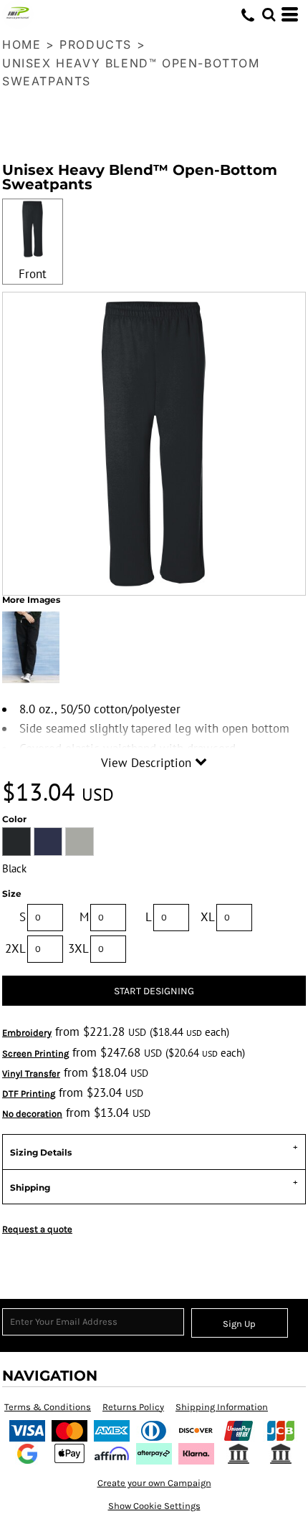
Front (33, 274)
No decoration (32, 1113)
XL (208, 917)
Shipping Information (221, 1406)
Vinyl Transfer (31, 1073)
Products (95, 44)
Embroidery (27, 1032)
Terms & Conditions (47, 1406)
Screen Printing (35, 1053)
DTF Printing (28, 1093)
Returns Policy (133, 1406)
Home (21, 44)
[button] (268, 14)
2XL (15, 948)
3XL (78, 948)
